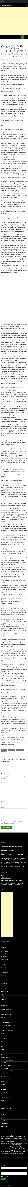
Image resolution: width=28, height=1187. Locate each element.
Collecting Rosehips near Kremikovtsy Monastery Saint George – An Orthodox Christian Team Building (13, 859)
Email (2, 807)
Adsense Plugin (8, 1136)
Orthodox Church (4, 1144)
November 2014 (4, 986)
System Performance (5, 1087)
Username (3, 1165)
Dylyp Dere (4, 749)
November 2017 (4, 962)
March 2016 (3, 967)
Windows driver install (6, 1103)
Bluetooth (3, 1017)
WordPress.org (4, 1126)
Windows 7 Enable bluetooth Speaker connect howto (13, 766)
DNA (16, 1138)
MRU (14, 1143)
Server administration (6, 1078)
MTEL (16, 1143)
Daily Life (3, 1028)
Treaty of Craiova (13, 451)
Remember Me (5, 1176)
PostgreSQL (3, 1062)
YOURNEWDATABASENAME (18, 1153)
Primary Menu (26, 5)
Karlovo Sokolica (4, 1143)
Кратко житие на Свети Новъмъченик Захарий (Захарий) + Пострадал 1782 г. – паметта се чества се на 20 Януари (13, 854)
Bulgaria (15, 1136)
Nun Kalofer (19, 1143)
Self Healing (3, 1076)
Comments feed (4, 1123)
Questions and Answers (6, 1065)
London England (10, 1143)
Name (2, 801)
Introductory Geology (19, 1141)
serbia (23, 1147)
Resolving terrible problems (7, 1070)
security (2, 1073)
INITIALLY (13, 1141)
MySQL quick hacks (5, 1057)
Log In (2, 1)
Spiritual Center (7, 1148)
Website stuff (4, 1100)
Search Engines (10, 1147)
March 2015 (3, 975)
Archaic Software (5, 1011)
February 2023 (4, 951)
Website (3, 813)
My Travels (3, 1054)
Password (3, 1171)
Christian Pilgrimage (6, 43)
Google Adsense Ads (14, 1139)
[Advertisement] (14, 21)
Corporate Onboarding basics (7, 1025)
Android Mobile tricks (6, 1009)
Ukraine (9, 1151)
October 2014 (4, 988)
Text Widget (21, 1148)
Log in (2, 1118)
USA (16, 1151)
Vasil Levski (19, 1151)
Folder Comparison (7, 1139)
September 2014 (4, 991)
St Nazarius (17, 1148)
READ (10, 1144)
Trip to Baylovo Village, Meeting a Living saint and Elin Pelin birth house (13, 759)
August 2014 (4, 994)
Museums (3, 1052)
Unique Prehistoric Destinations (8, 1095)
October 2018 (4, 956)
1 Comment (16, 59)
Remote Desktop (4, 1068)
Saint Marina (5, 751)
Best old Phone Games (6, 1014)
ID (10, 1141)
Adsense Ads (3, 1136)
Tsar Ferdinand (5, 1151)
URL (13, 1150)
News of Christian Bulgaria (7, 1060)
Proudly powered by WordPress (7, 1185)
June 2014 (3, 999)
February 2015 (4, 978)
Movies (2, 1049)
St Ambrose (13, 1148)
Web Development (5, 1097)
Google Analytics (5, 1038)
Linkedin (3, 1044)
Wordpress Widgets (8, 1153)
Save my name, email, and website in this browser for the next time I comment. (13, 822)
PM (8, 1144)
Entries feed (3, 1120)
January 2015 (4, 980)
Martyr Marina (20, 749)
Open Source (24, 1143)
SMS (3, 1148)
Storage (2, 1081)
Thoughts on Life (4, 1089)
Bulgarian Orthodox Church (10, 1138)
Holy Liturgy (12, 749)
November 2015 (4, 972)
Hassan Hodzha (21, 1139)
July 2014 (3, 996)
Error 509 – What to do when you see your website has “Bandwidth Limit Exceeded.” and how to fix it (13, 863)
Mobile (2, 1046)
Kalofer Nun (25, 1141)
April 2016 (3, 964)
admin (11, 59)
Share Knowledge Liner (7, 5)
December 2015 (4, 970)
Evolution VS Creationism (7, 1030)
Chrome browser (5, 1022)
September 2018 (4, 959)
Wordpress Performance (6, 1108)
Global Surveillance (5, 1036)
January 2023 (4, 953)
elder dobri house (20, 1138)
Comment (4, 782)
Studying (3, 1084)
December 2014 (4, 983)
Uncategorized (4, 1092)
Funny (2, 1033)
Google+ (3, 1041)
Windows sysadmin (5, 1105)
